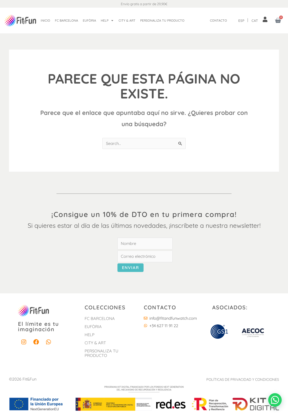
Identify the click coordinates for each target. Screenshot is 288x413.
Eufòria (89, 20)
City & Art (127, 20)
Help (104, 20)
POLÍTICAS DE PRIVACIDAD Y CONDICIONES (242, 379)
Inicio (45, 20)
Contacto (218, 20)
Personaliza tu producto (162, 20)
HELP (89, 334)
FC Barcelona (66, 20)
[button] (275, 400)
